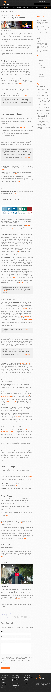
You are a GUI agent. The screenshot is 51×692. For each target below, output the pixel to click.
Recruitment (44, 118)
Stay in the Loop (43, 684)
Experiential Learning (45, 100)
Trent (25, 538)
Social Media (44, 121)
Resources (19, 7)
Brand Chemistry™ (15, 679)
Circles (40, 63)
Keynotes (3, 679)
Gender (43, 101)
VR (43, 127)
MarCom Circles (27, 682)
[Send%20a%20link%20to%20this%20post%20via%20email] (29, 617)
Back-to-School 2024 (41, 34)
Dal (3, 169)
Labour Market (43, 109)
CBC (26, 95)
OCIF (49, 113)
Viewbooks (43, 125)
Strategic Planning (15, 677)
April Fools (45, 88)
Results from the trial (10, 401)
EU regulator (22, 282)
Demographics (45, 98)
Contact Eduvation (39, 681)
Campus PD (3, 682)
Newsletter (26, 688)
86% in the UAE (25, 316)
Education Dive (13, 76)
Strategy (8, 7)
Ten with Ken (44, 124)
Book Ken (3, 685)
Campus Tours (47, 91)
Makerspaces (46, 110)
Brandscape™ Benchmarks (14, 681)
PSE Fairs (41, 74)
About (37, 7)
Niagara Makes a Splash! (42, 30)
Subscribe (47, 7)
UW (5, 490)
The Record (4, 481)
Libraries (41, 110)
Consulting (15, 676)
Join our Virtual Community (28, 7)
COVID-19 (41, 65)
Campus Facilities (45, 89)
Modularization (40, 113)
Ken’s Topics (3, 677)
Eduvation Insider (17, 15)
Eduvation (10, 3)
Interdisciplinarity (46, 106)
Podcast (25, 685)
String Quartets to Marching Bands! (42, 37)
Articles (25, 687)
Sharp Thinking (42, 76)
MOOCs (45, 113)
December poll (8, 324)
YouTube (18, 598)
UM (4, 509)
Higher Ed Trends (42, 70)
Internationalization (41, 107)
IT (46, 107)
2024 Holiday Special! (41, 20)
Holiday (42, 103)
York (25, 127)
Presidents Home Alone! (42, 44)
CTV (19, 181)
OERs (39, 115)
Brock (6, 145)
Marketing (39, 112)
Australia (15, 277)
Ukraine (40, 78)
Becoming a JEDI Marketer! (43, 27)
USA (7, 515)
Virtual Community (27, 683)
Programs (39, 118)
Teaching (39, 124)
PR (46, 116)
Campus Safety (40, 91)
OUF (42, 115)
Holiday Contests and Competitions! (41, 48)
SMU (17, 485)
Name (2, 631)
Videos (40, 79)
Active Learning (40, 86)
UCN (15, 193)
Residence (39, 119)
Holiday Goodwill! (40, 41)
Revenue (44, 119)
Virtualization (39, 127)
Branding (3, 7)
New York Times (13, 228)
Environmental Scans (16, 683)
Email (2, 636)
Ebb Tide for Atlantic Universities (41, 24)
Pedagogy (43, 116)
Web (46, 127)
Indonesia (25, 308)
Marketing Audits (15, 685)
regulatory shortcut (25, 363)
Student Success (44, 122)
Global (20, 83)
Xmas (49, 127)
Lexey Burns (11, 104)
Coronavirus (43, 95)
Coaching (14, 687)
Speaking (13, 7)
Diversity (39, 100)
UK (18, 251)
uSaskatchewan (13, 442)
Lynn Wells (27, 157)
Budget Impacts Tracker (28, 677)
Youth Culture (40, 128)
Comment (3, 642)
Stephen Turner (6, 290)
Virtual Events (3, 684)
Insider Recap (42, 72)
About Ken (3, 687)
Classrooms (40, 92)
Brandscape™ (42, 62)
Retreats (2, 680)
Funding (39, 101)
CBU (30, 476)
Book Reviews (42, 58)
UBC (21, 127)
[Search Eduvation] (49, 4)
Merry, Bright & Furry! (41, 51)
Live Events (4, 676)
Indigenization (40, 104)
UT (16, 173)
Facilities (41, 69)
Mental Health (44, 112)
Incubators (46, 103)
